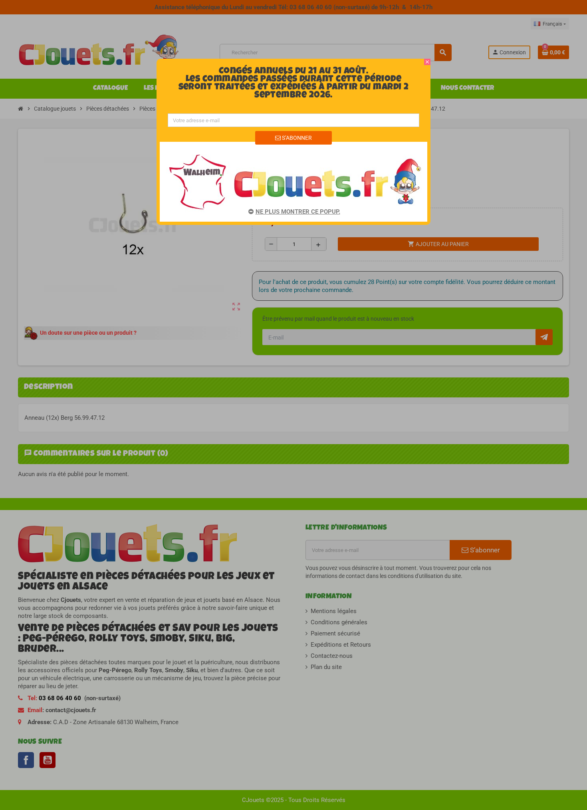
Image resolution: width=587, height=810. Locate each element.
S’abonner (296, 138)
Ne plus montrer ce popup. (298, 211)
